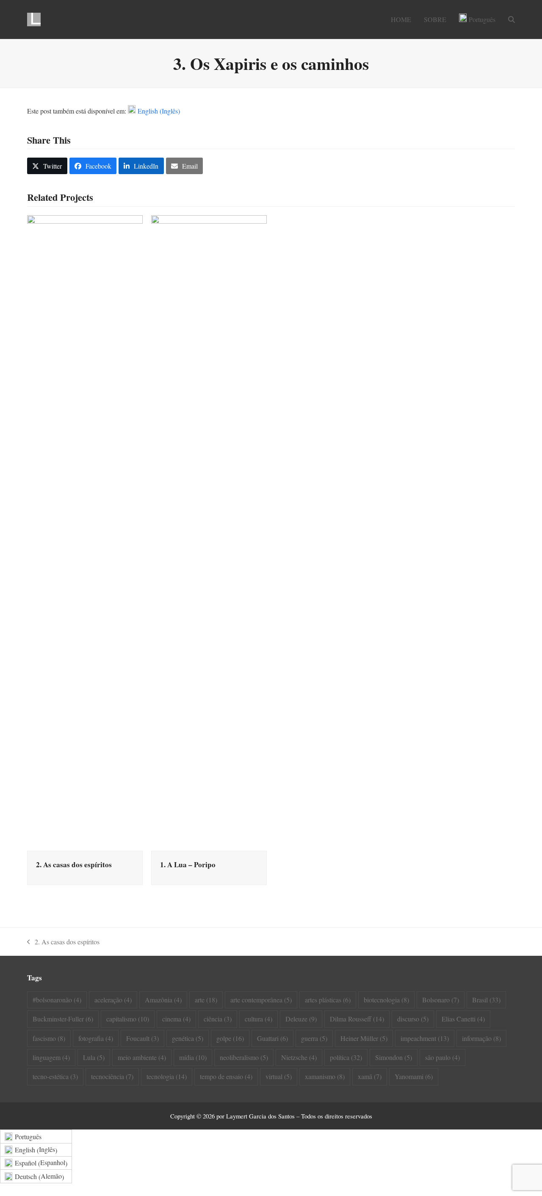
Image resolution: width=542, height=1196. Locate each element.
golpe (230, 1038)
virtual (278, 1076)
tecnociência (112, 1076)
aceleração (113, 999)
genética (187, 1038)
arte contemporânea (261, 999)
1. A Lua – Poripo (188, 864)
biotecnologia (386, 999)
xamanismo (325, 1076)
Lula (94, 1057)
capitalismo (127, 1018)
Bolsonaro (440, 999)
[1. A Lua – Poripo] (209, 531)
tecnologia (167, 1076)
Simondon (393, 1057)
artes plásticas (328, 999)
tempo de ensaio (226, 1076)
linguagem (51, 1057)
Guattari (272, 1038)
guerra (314, 1038)
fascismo (49, 1038)
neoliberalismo (244, 1057)
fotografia (95, 1038)
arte (206, 999)
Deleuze (301, 1018)
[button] (511, 19)
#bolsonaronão (57, 999)
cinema (176, 1018)
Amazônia (163, 999)
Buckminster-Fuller (63, 1018)
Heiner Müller (363, 1038)
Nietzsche (299, 1057)
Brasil (486, 999)
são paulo (442, 1057)
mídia (193, 1057)
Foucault (142, 1038)
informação (481, 1038)
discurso (413, 1018)
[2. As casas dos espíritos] (85, 531)
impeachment (425, 1038)
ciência (218, 1018)
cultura (258, 1018)
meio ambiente (142, 1057)
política (346, 1057)
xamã (370, 1076)
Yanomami (414, 1076)
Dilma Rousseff (357, 1018)
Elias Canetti (463, 1018)
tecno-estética (55, 1076)
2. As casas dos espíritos (74, 864)
